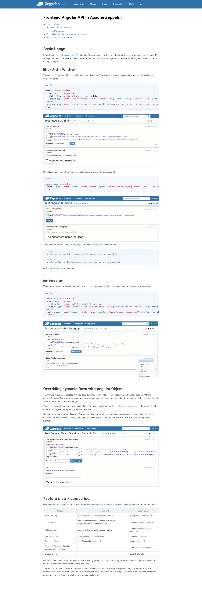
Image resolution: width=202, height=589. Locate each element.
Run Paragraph (57, 30)
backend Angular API (68, 54)
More (131, 3)
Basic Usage (53, 24)
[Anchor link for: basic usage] (41, 52)
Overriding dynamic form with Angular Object (67, 34)
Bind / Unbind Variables (60, 27)
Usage (93, 3)
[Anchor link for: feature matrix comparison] (41, 501)
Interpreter (118, 3)
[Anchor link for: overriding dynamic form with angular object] (41, 392)
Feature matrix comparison (59, 37)
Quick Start (79, 3)
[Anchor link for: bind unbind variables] (42, 72)
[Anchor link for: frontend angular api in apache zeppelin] (41, 20)
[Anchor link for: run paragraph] (42, 283)
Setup (104, 3)
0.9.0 (63, 4)
